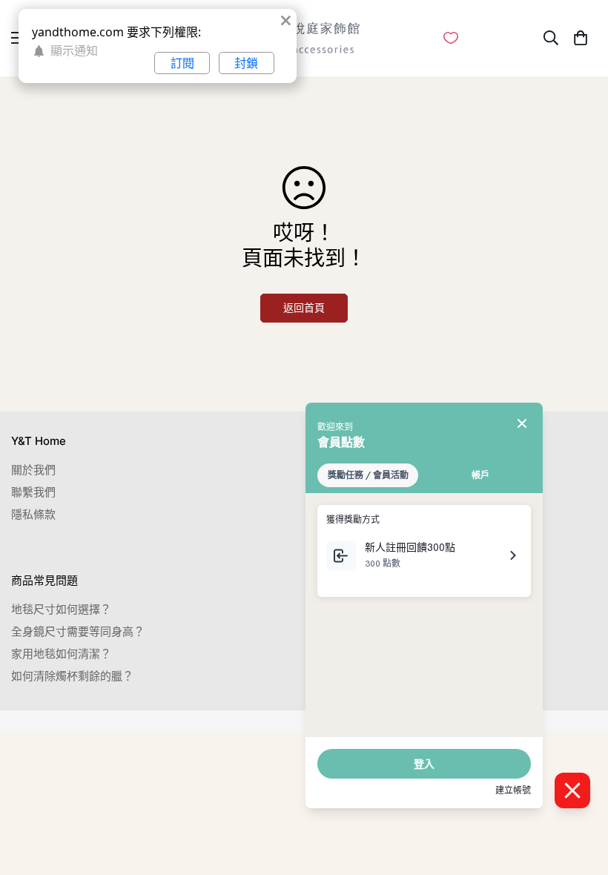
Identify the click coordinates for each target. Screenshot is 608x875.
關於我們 (33, 470)
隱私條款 (33, 514)
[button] (580, 38)
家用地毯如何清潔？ (61, 654)
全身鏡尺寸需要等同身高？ (78, 631)
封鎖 (246, 63)
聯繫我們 (33, 492)
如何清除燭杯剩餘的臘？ (72, 676)
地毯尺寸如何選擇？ (61, 609)
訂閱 (182, 63)
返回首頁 (304, 307)
